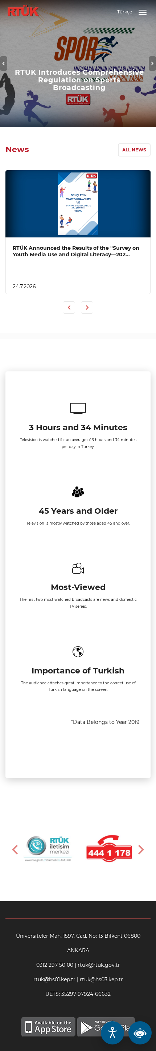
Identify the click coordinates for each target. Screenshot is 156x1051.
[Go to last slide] (16, 849)
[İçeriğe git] (78, 203)
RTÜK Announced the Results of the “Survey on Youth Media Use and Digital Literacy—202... (76, 251)
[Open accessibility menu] (112, 1032)
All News (134, 149)
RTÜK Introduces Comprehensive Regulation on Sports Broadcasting (79, 80)
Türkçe (124, 12)
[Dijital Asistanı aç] (140, 1032)
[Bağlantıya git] (23, 7)
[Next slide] (140, 849)
